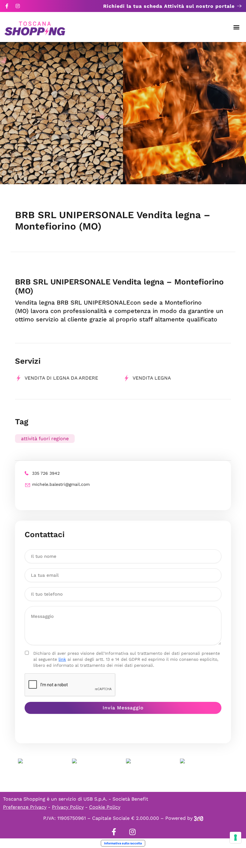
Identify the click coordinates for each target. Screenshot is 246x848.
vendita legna (152, 378)
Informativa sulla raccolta (123, 843)
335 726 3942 (46, 473)
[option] (61, 113)
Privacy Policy (68, 807)
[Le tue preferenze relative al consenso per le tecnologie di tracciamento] (235, 837)
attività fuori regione (45, 438)
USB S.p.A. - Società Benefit (115, 799)
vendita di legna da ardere (61, 378)
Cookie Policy (104, 807)
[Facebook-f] (6, 6)
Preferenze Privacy (24, 807)
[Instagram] (17, 6)
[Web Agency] (198, 818)
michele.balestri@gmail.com (61, 484)
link (62, 659)
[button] (237, 27)
